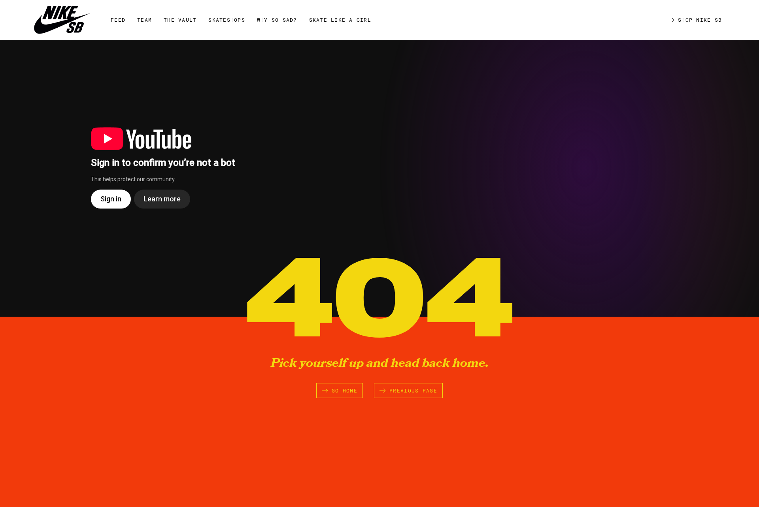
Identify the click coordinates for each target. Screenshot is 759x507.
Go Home (344, 390)
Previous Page (413, 390)
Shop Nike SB (700, 20)
